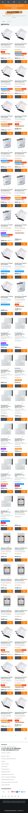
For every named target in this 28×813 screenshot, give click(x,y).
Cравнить (4, 61)
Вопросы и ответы (5, 756)
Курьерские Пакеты (5, 771)
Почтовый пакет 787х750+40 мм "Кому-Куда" (6, 512)
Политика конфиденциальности (8, 758)
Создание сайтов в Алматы (10, 810)
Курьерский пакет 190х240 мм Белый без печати (7, 642)
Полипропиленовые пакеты (7, 779)
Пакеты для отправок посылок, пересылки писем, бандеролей (7, 337)
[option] (16, 7)
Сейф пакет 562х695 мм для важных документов (21, 611)
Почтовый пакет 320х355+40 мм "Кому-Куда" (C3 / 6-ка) (6, 439)
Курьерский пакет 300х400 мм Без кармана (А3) (7, 81)
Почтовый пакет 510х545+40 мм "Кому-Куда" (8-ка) (6, 475)
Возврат (3, 761)
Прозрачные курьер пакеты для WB (9, 782)
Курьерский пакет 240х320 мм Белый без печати (21, 642)
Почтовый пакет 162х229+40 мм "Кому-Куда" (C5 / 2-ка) (6, 334)
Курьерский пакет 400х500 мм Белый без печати (7, 713)
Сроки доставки (5, 764)
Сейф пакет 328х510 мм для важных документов (21, 580)
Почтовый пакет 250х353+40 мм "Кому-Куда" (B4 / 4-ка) (6, 406)
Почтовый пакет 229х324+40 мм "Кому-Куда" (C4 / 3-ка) (20, 371)
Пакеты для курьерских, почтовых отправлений (6, 47)
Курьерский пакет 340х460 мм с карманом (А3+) (21, 190)
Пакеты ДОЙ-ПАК (5, 784)
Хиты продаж (4, 766)
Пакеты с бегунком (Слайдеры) (8, 777)
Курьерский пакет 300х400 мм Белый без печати (7, 678)
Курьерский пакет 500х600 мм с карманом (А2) (21, 297)
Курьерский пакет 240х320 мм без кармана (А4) (21, 44)
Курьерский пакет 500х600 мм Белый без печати (21, 713)
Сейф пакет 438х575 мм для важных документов (6, 611)
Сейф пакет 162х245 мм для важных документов (21, 511)
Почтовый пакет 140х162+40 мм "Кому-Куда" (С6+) (6, 371)
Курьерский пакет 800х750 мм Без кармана (21, 264)
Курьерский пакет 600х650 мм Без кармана (21, 225)
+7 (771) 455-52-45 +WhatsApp (11, 748)
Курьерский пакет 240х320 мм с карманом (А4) (21, 153)
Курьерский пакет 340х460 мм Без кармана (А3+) (21, 81)
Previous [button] (1, 6)
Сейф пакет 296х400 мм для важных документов (6, 580)
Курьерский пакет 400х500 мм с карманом (7, 225)
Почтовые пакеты (5, 769)
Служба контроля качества (7, 774)
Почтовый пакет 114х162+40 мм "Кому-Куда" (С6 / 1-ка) (20, 334)
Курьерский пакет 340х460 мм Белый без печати (21, 678)
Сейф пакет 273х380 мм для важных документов (21, 549)
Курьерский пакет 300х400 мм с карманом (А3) (7, 190)
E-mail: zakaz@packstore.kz (10, 750)
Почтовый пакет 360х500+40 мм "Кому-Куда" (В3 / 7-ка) (20, 439)
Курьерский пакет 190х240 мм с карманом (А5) (7, 153)
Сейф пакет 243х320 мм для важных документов (6, 549)
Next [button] (27, 6)
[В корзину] (10, 61)
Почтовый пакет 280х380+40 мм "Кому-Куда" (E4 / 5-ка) (20, 406)
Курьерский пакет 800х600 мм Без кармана (7, 264)
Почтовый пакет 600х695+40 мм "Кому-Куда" (20, 475)
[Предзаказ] (10, 277)
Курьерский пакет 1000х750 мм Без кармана (7, 297)
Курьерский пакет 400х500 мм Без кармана (7, 117)
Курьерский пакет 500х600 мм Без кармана (21, 117)
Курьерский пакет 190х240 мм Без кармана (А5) (7, 44)
